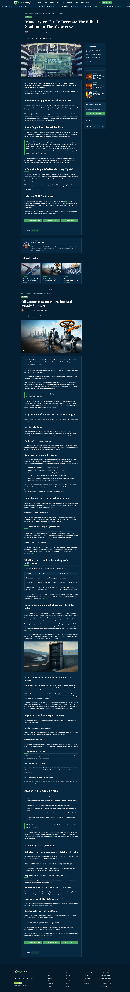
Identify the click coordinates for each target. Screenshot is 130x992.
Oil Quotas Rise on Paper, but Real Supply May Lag (51, 279)
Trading (49, 980)
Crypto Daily (52, 836)
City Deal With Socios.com (91, 61)
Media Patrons (87, 978)
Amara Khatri (37, 242)
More (87, 2)
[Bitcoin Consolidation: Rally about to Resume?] (89, 85)
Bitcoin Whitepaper (105, 975)
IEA (38, 491)
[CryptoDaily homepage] (22, 2)
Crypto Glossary (105, 980)
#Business (35, 230)
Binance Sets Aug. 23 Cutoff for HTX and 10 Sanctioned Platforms (30, 280)
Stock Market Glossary (106, 983)
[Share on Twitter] (36, 38)
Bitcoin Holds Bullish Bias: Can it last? (98, 94)
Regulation (70, 2)
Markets (77, 2)
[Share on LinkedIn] (40, 38)
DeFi (49, 975)
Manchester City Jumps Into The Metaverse (93, 51)
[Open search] (99, 2)
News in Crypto (104, 986)
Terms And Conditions (89, 972)
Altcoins (52, 2)
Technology (50, 983)
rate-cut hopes (66, 694)
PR (66, 978)
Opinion (67, 970)
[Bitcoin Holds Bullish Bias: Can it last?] (89, 94)
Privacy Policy (87, 975)
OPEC (62, 491)
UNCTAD (45, 598)
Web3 (64, 2)
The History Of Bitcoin (106, 972)
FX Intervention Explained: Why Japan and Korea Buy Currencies (71, 280)
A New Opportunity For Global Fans (93, 54)
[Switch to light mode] (114, 2)
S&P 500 (58, 2)
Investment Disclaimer (106, 978)
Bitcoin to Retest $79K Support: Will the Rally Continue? (99, 77)
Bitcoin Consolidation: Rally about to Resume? (98, 86)
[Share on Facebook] (32, 38)
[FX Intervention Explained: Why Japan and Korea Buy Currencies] (71, 269)
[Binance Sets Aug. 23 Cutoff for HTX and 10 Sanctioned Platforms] (30, 269)
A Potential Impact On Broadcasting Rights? (93, 58)
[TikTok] (90, 126)
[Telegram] (98, 126)
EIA (30, 630)
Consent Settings (105, 970)
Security (68, 975)
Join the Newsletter (95, 113)
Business (31, 13)
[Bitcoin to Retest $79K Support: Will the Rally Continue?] (89, 76)
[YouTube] (87, 126)
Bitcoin (40, 2)
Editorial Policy (87, 980)
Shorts (82, 2)
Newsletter (106, 2)
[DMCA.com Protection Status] (18, 983)
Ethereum (45, 2)
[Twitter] (102, 126)
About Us (86, 970)
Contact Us (86, 983)
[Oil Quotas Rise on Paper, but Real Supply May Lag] (51, 269)
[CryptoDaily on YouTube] (44, 38)
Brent (26, 744)
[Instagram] (94, 126)
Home (26, 13)
